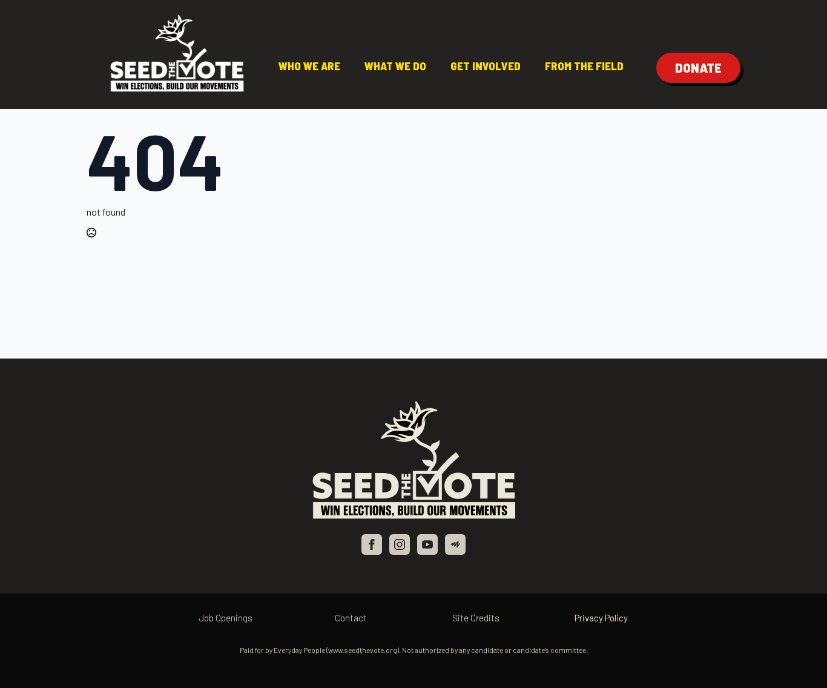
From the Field (584, 66)
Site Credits (475, 617)
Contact (351, 617)
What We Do (395, 66)
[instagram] (399, 544)
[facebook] (371, 544)
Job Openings (225, 617)
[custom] (455, 544)
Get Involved (485, 66)
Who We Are (309, 66)
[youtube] (427, 544)
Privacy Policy (601, 617)
